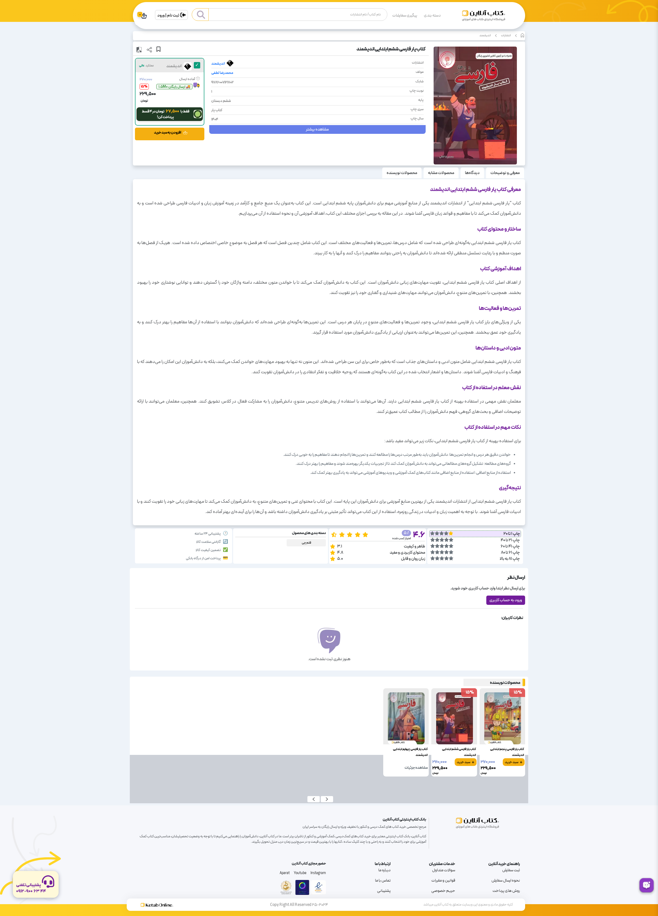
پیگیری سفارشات (404, 15)
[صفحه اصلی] (483, 17)
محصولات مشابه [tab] (441, 173)
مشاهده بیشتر (317, 129)
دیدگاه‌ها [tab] (472, 173)
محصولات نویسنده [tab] (402, 173)
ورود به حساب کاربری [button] (505, 600)
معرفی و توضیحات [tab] (505, 173)
